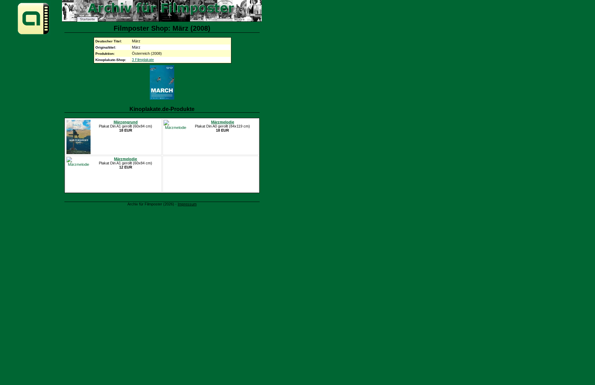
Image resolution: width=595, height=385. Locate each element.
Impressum (187, 204)
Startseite (87, 19)
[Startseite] (33, 34)
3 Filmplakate (143, 60)
